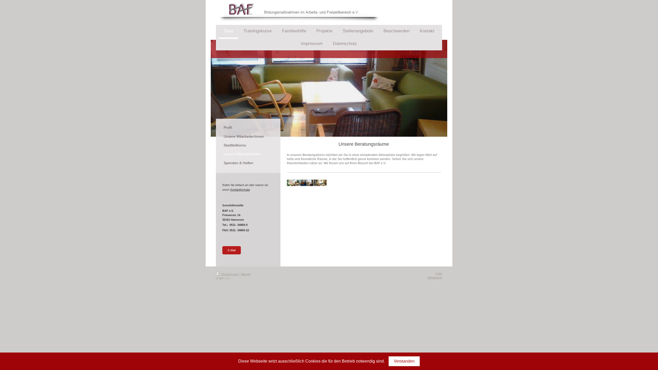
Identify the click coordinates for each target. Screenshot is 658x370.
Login (438, 273)
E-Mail (231, 250)
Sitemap (246, 274)
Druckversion (230, 274)
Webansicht (434, 277)
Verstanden (404, 361)
